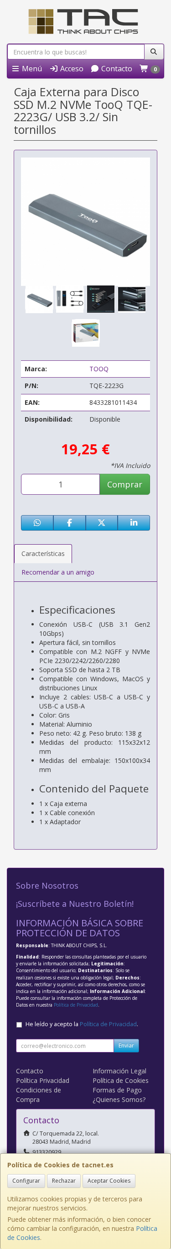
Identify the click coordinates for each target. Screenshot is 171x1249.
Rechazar (64, 1181)
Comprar (124, 484)
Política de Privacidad (76, 1005)
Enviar (126, 1045)
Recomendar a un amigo (57, 572)
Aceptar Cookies (109, 1181)
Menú (31, 69)
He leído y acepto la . (82, 1024)
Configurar (26, 1181)
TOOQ (99, 368)
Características (43, 553)
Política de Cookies (121, 1080)
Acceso (70, 69)
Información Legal (119, 1071)
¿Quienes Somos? (119, 1099)
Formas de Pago (117, 1090)
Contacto (115, 69)
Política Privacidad (42, 1080)
